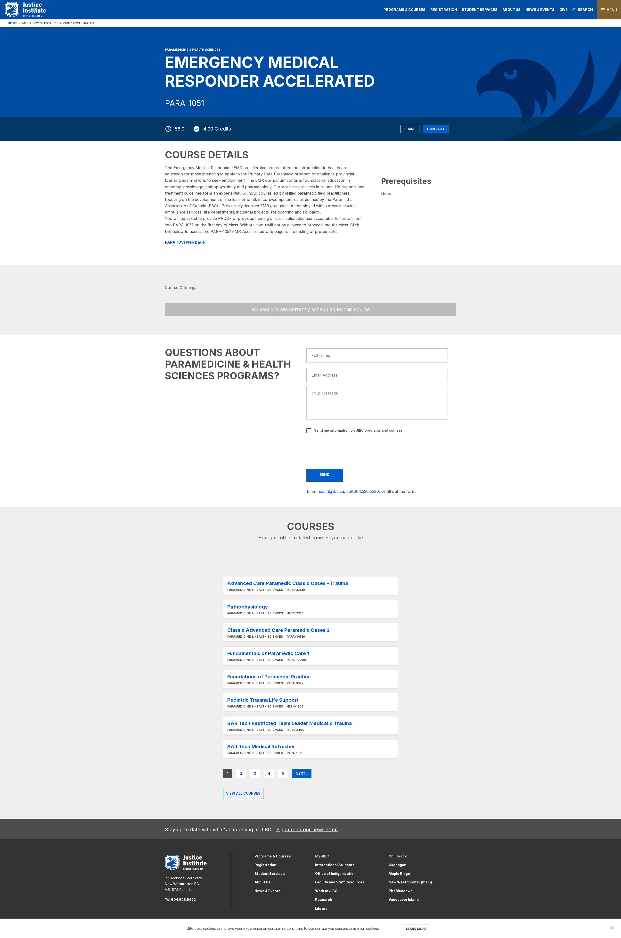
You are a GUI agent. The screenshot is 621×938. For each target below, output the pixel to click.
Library (321, 908)
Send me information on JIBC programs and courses (358, 430)
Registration (443, 10)
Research (323, 899)
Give (563, 10)
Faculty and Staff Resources (340, 882)
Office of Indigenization (335, 874)
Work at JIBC (326, 891)
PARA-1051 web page (185, 242)
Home (12, 23)
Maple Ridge (399, 874)
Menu (611, 10)
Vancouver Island (404, 899)
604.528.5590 (366, 491)
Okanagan (397, 865)
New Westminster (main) (410, 882)
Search (585, 10)
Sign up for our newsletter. (307, 829)
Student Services (480, 10)
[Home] (25, 9)
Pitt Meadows (401, 891)
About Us (511, 10)
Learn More (310, 585)
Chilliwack (398, 856)
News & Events (540, 10)
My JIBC (322, 856)
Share (409, 129)
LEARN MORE (416, 928)
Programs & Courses (404, 10)
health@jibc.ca (331, 491)
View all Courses (243, 793)
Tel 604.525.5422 (180, 899)
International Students (335, 865)
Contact (436, 129)
